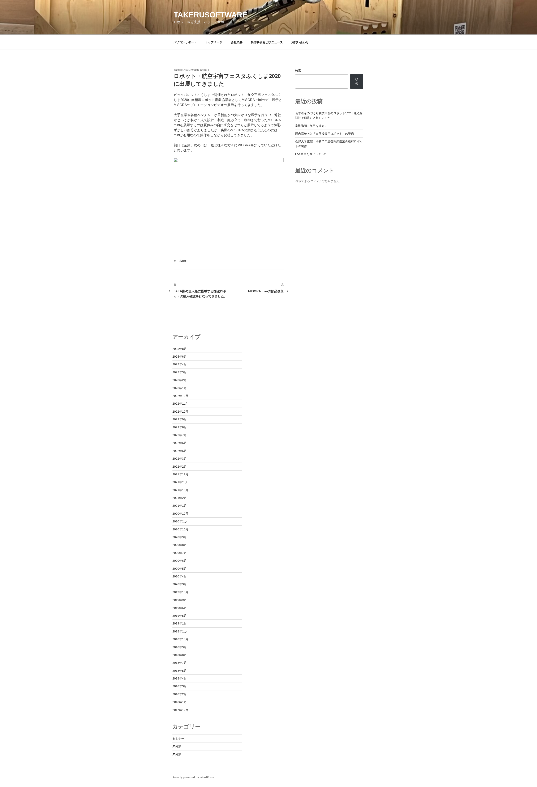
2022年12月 (180, 395)
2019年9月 (179, 600)
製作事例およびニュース (267, 42)
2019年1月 (179, 623)
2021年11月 (180, 482)
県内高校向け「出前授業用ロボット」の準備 (324, 133)
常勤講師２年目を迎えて (311, 125)
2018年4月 (179, 678)
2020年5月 (179, 568)
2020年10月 (180, 529)
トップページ (214, 42)
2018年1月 (179, 702)
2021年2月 (179, 498)
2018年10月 (180, 639)
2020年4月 (179, 576)
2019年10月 (180, 592)
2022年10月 (180, 411)
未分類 (183, 261)
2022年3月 (179, 458)
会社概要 (236, 42)
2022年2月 (179, 466)
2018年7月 (179, 662)
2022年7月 (179, 435)
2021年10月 (180, 490)
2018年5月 (179, 670)
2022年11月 (180, 403)
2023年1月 (179, 388)
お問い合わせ (300, 42)
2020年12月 (180, 513)
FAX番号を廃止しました (311, 154)
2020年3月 (179, 584)
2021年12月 (180, 474)
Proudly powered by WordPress (193, 777)
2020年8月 (179, 545)
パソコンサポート (185, 42)
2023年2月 (179, 380)
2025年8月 (179, 348)
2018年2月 (179, 694)
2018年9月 (179, 647)
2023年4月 (179, 364)
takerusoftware (210, 14)
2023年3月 (179, 372)
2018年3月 (179, 686)
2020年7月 (179, 553)
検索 (298, 70)
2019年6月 (179, 608)
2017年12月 (180, 710)
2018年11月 (180, 631)
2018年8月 (179, 655)
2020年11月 (180, 521)
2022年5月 (179, 451)
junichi (204, 70)
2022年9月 (179, 419)
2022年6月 (179, 443)
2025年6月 (179, 356)
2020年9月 (179, 537)
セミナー (178, 738)
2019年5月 (179, 615)
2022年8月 (179, 427)
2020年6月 (179, 560)
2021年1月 (179, 505)
